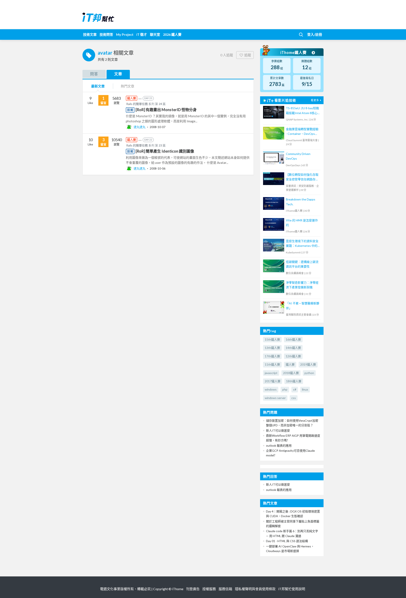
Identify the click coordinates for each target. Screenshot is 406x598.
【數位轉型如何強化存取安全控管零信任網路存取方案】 (302, 177)
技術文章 (90, 34)
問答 (94, 74)
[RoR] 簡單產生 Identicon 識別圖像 (165, 151)
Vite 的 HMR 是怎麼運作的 (302, 222)
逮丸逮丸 (139, 127)
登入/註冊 (314, 34)
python (309, 373)
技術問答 (106, 34)
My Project (124, 34)
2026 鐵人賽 (172, 34)
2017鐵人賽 (272, 381)
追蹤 (247, 55)
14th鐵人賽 (293, 347)
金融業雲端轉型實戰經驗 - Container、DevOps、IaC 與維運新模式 (302, 131)
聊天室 (155, 34)
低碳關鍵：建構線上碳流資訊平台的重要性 (302, 264)
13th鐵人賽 (272, 347)
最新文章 (98, 86)
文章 (118, 74)
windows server (275, 398)
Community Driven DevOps (298, 156)
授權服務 (209, 589)
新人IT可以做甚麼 (278, 430)
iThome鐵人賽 (293, 52)
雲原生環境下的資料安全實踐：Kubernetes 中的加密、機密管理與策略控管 (302, 243)
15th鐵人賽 (272, 339)
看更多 (315, 100)
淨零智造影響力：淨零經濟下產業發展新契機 (302, 285)
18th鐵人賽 (293, 381)
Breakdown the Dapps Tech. (300, 201)
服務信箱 (225, 589)
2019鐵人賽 (308, 364)
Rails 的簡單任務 (137, 104)
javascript (271, 373)
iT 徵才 (141, 34)
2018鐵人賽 (291, 373)
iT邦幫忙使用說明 (291, 589)
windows (271, 389)
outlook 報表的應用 (279, 445)
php (284, 389)
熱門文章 (127, 86)
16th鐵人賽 (293, 339)
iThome (177, 589)
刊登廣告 (193, 589)
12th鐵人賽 (293, 356)
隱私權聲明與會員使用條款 (255, 589)
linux (305, 389)
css (293, 398)
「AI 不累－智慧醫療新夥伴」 (302, 305)
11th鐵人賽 (272, 364)
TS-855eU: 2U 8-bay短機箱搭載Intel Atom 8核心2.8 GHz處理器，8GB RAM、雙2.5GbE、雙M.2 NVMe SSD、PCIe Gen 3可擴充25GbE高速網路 (302, 110)
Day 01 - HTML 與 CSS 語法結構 (287, 541)
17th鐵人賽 (272, 356)
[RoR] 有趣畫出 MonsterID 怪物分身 (166, 109)
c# (294, 389)
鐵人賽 (290, 364)
